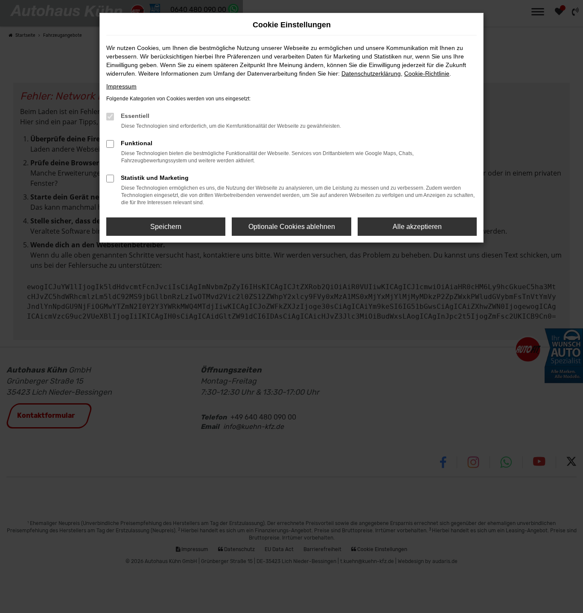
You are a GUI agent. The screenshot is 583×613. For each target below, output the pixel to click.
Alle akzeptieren (417, 226)
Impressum (121, 86)
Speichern (165, 226)
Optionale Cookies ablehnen (291, 226)
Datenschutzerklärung (371, 73)
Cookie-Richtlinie (426, 73)
